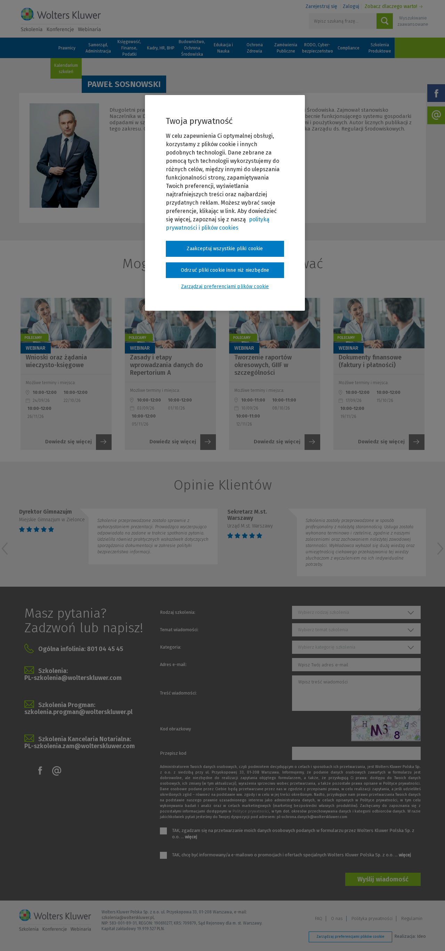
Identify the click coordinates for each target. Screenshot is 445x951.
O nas (337, 918)
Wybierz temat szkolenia (323, 629)
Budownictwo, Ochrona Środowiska (192, 48)
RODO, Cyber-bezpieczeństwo (317, 48)
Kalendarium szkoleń (66, 68)
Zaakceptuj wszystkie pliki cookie (225, 249)
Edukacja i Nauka (223, 48)
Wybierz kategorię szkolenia (326, 647)
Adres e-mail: (173, 664)
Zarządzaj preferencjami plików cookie (350, 936)
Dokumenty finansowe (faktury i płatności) (370, 361)
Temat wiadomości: (179, 629)
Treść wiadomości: (178, 693)
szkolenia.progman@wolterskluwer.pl (78, 712)
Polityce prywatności (251, 811)
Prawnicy (66, 48)
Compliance (348, 48)
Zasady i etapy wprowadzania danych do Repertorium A (166, 365)
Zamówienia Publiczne (285, 48)
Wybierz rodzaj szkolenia (323, 612)
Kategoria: (170, 647)
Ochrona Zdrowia (254, 48)
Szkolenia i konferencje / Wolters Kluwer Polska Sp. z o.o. (61, 19)
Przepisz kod (173, 753)
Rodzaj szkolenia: (177, 612)
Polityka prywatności (372, 918)
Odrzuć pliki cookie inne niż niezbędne (225, 270)
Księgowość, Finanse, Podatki (129, 48)
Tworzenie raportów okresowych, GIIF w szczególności (263, 365)
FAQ (318, 918)
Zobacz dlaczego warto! (391, 6)
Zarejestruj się (321, 6)
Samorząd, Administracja (98, 48)
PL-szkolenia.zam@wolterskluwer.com (79, 746)
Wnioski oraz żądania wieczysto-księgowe (56, 361)
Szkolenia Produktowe (380, 48)
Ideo (421, 936)
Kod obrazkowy (175, 728)
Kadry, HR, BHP (161, 48)
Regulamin (411, 918)
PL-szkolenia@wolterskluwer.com (73, 678)
